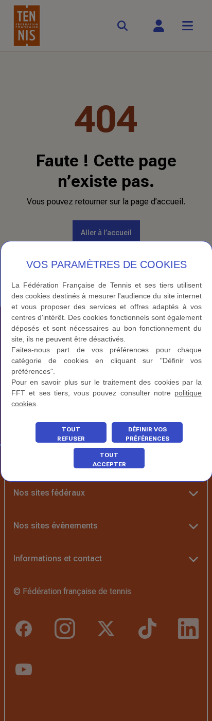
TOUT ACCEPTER (109, 459)
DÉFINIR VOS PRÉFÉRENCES (147, 434)
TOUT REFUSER (71, 434)
